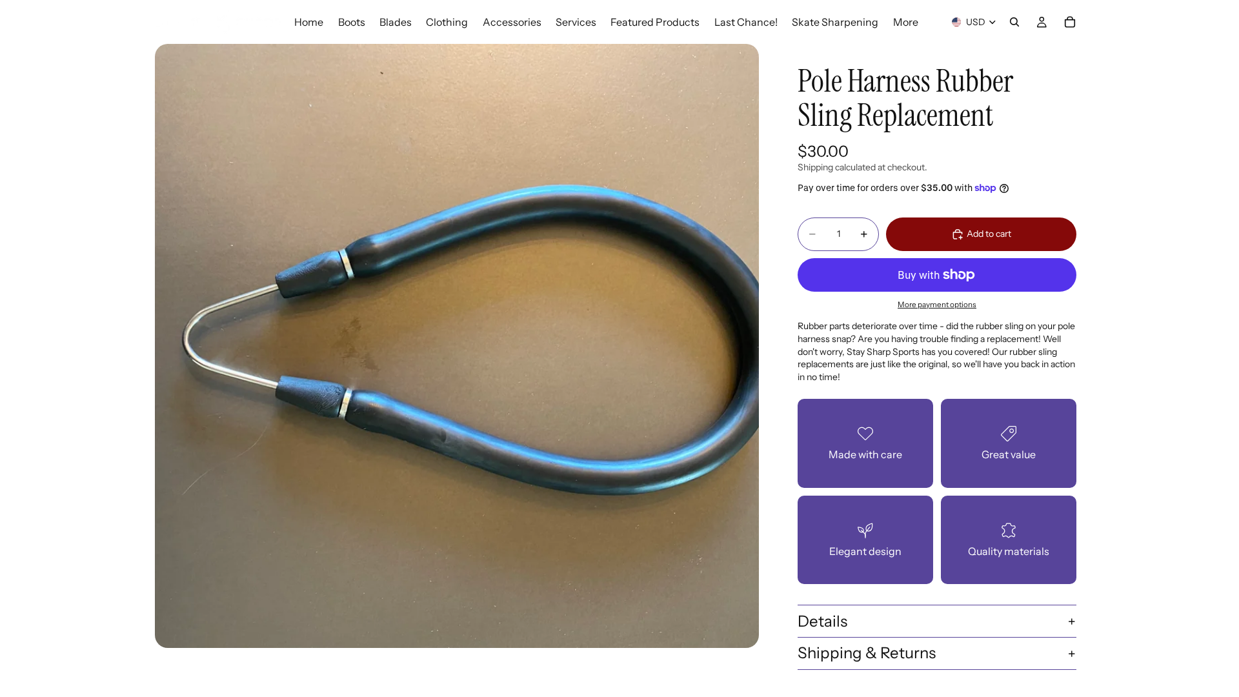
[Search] (1014, 22)
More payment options (937, 304)
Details (822, 621)
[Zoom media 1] (457, 346)
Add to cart (989, 233)
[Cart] (1070, 22)
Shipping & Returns (867, 652)
